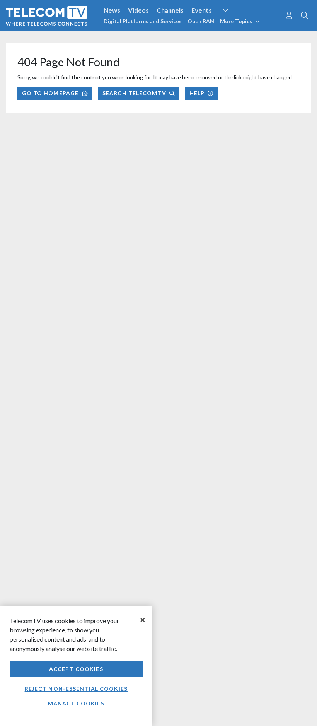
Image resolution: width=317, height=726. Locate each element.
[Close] (142, 619)
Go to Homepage (50, 93)
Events (201, 10)
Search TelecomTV (134, 93)
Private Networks (119, 38)
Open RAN (200, 21)
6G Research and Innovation (47, 38)
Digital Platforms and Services (143, 21)
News (112, 10)
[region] (76, 666)
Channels (170, 10)
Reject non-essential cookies (76, 688)
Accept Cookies (76, 669)
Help (197, 93)
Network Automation (260, 24)
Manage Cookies (76, 703)
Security (163, 38)
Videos (138, 10)
